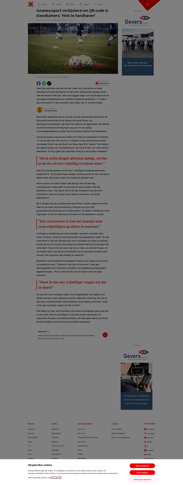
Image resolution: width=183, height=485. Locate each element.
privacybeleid (56, 477)
